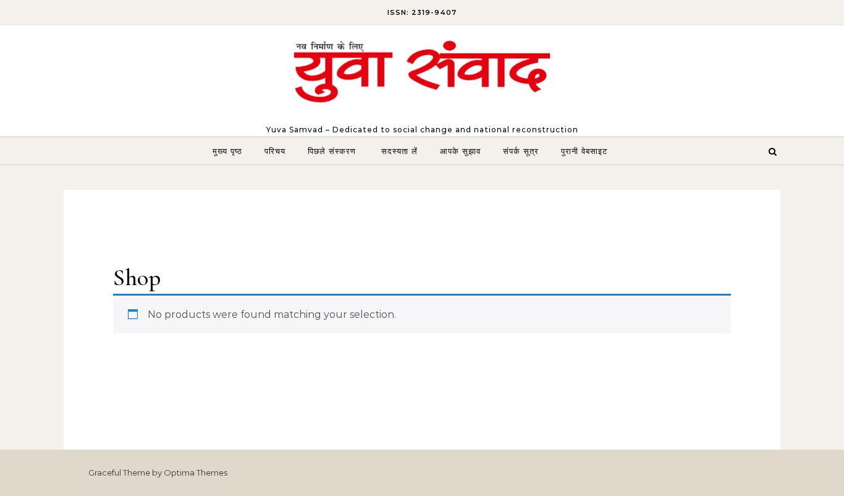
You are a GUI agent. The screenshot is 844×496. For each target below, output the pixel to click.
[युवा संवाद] (422, 75)
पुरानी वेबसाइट (584, 151)
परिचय (274, 151)
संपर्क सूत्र (521, 151)
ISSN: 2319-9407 (422, 12)
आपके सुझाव (460, 151)
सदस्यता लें (399, 151)
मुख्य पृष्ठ (227, 151)
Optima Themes (195, 472)
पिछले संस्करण (333, 151)
